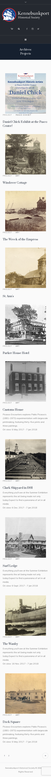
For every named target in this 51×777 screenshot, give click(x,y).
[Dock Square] (25, 693)
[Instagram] (32, 29)
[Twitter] (38, 29)
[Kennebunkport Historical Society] (25, 14)
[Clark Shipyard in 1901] (25, 459)
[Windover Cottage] (25, 154)
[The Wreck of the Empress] (25, 211)
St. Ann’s (8, 296)
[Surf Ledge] (25, 537)
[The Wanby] (25, 615)
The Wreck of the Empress (20, 239)
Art (17, 176)
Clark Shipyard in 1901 (18, 488)
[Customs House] (25, 381)
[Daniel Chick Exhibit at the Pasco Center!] (25, 93)
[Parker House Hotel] (25, 324)
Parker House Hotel (16, 353)
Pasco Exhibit (23, 115)
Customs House (13, 410)
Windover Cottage (15, 183)
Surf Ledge (10, 566)
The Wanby (10, 644)
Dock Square (11, 722)
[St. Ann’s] (25, 268)
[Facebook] (27, 29)
